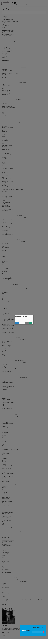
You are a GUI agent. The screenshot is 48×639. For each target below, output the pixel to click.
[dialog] (24, 319)
